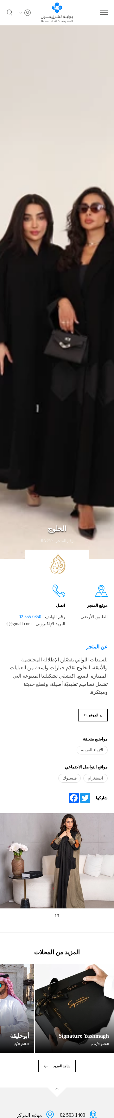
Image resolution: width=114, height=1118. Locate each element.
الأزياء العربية (92, 749)
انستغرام (95, 778)
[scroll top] (57, 1092)
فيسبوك (70, 778)
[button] (9, 12)
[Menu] (104, 13)
